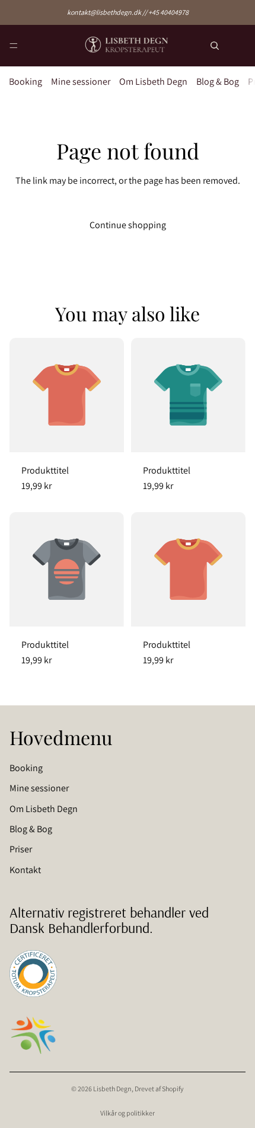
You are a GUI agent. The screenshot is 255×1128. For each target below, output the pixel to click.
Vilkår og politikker (127, 1112)
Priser (20, 849)
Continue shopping (128, 225)
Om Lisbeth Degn (153, 81)
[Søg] (215, 46)
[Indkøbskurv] (241, 45)
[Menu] (13, 45)
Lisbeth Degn (112, 1088)
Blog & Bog (217, 81)
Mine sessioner (80, 81)
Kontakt (25, 870)
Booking (25, 81)
